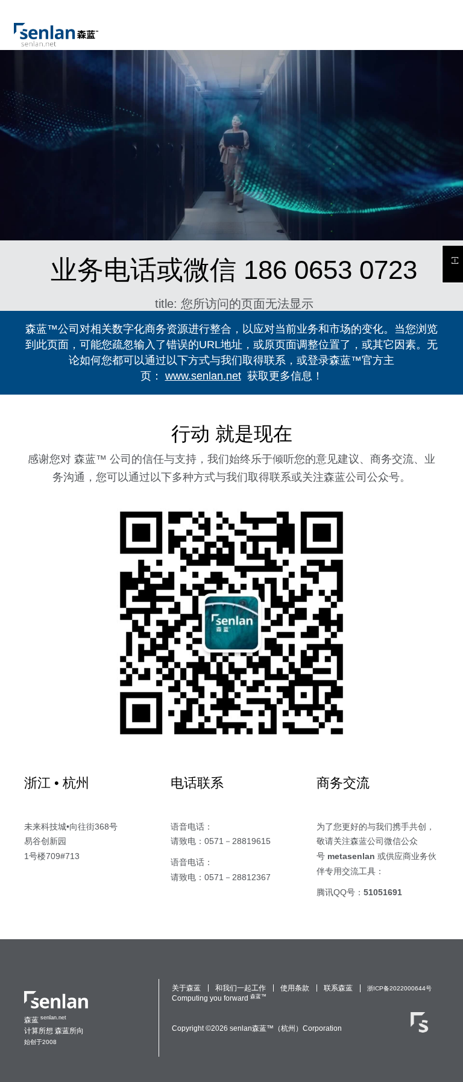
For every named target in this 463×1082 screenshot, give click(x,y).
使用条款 (294, 988)
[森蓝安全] (419, 1028)
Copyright (188, 1028)
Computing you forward (210, 998)
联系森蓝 (338, 988)
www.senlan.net (203, 376)
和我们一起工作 (240, 988)
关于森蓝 (186, 988)
